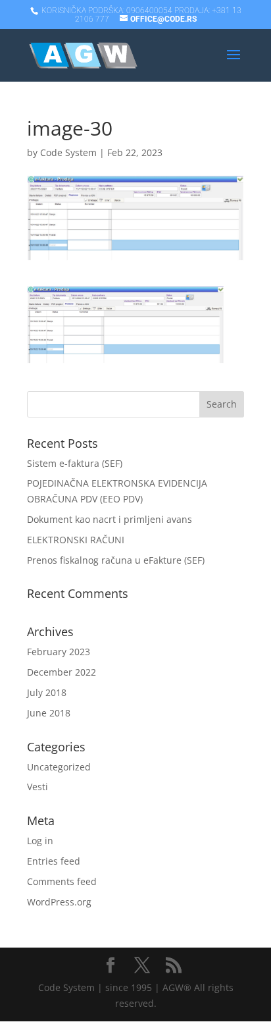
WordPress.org (59, 902)
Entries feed (53, 861)
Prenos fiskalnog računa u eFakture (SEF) (116, 560)
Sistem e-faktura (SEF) (74, 463)
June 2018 (48, 713)
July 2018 (46, 692)
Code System (68, 152)
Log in (40, 840)
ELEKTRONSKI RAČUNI (75, 539)
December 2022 (61, 672)
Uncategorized (59, 767)
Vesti (37, 786)
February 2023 (58, 651)
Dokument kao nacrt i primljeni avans (109, 519)
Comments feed (62, 881)
